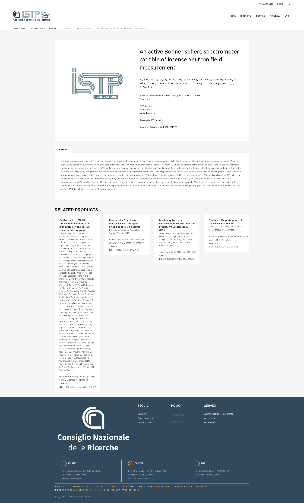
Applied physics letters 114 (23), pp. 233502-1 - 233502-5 (174, 95)
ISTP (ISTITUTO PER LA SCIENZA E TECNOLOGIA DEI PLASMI (95, 486)
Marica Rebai (145, 109)
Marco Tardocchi (147, 113)
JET (152, 120)
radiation (159, 120)
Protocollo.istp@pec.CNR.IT (79, 490)
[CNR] (94, 428)
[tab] (63, 149)
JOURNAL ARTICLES (168, 127)
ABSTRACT (63, 149)
